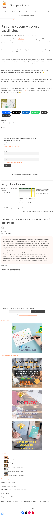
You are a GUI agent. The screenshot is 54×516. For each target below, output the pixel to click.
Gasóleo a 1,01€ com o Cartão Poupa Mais (27, 199)
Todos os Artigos (44, 501)
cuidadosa (21, 39)
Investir (32, 15)
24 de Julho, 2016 (6, 234)
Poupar (21, 11)
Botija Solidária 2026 (7, 497)
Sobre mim (8, 501)
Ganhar (7, 11)
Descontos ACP (5, 493)
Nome (5, 142)
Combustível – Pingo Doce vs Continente (9, 189)
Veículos (34, 35)
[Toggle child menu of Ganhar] (10, 12)
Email (5, 144)
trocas (26, 90)
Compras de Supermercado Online (10, 486)
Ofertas (14, 11)
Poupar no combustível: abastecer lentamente (42, 190)
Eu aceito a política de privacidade (12, 146)
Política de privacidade (25, 501)
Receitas (37, 11)
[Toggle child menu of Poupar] (24, 12)
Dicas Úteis (29, 11)
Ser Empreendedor (24, 15)
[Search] (13, 20)
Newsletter (36, 501)
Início (2, 501)
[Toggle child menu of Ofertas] (17, 12)
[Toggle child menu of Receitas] (40, 12)
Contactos (15, 501)
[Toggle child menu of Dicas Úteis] (33, 12)
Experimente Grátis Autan (8, 482)
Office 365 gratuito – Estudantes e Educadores (13, 489)
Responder (4, 265)
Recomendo (46, 11)
